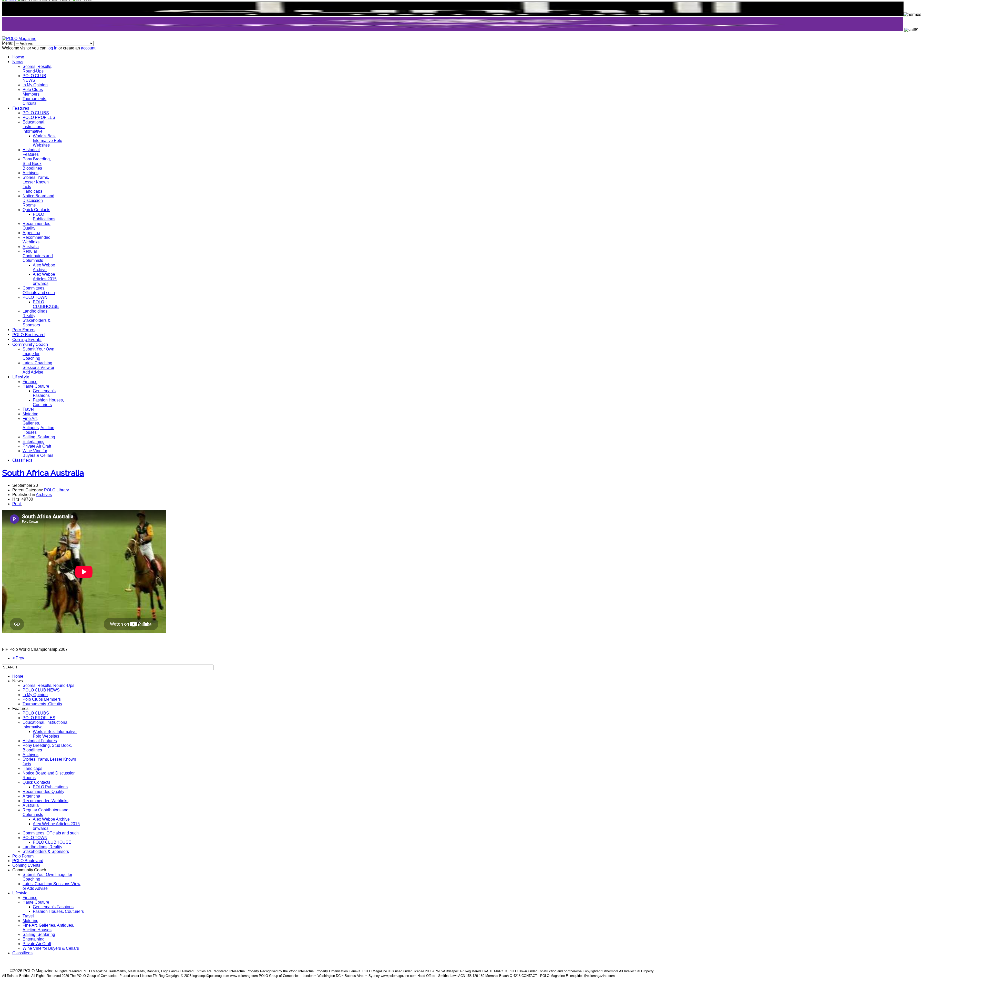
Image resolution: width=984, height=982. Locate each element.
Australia (31, 246)
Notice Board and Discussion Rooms (38, 200)
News (17, 61)
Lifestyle (20, 377)
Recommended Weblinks (36, 239)
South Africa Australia (43, 473)
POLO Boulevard (28, 334)
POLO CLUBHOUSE (46, 304)
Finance (30, 381)
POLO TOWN (35, 297)
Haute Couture (36, 386)
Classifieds (22, 460)
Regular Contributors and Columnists (38, 256)
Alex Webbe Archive (44, 267)
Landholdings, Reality (42, 847)
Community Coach (30, 344)
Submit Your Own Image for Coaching (38, 353)
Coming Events (27, 339)
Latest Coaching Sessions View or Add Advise (38, 367)
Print (16, 504)
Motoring (30, 414)
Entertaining (34, 441)
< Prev (18, 658)
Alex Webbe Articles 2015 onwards (45, 279)
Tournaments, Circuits (35, 101)
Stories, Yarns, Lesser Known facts (36, 182)
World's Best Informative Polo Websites (47, 140)
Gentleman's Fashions (44, 393)
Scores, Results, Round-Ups (37, 68)
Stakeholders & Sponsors (36, 322)
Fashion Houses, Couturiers (48, 402)
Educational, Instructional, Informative (34, 126)
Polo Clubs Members (33, 91)
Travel (28, 409)
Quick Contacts (36, 210)
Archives (30, 173)
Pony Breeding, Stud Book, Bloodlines (37, 163)
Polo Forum (23, 329)
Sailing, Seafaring (39, 437)
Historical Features (31, 152)
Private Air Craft (37, 446)
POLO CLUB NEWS (34, 78)
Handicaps (32, 191)
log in (52, 48)
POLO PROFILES (39, 117)
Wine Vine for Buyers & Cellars (38, 453)
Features (20, 108)
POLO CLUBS (36, 113)
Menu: (8, 43)
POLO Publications (44, 216)
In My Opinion (35, 85)
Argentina (31, 233)
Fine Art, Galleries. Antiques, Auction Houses (38, 425)
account (88, 48)
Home (18, 57)
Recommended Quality (43, 791)
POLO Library (56, 490)
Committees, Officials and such (39, 290)
